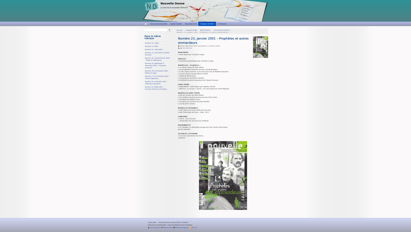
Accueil (179, 30)
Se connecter (154, 227)
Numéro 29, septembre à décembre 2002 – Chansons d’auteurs (155, 66)
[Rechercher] (169, 29)
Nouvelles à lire (191, 24)
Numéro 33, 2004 (151, 46)
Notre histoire (205, 30)
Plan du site (167, 227)
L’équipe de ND (191, 30)
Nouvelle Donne (173, 3)
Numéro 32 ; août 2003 (153, 49)
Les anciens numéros (222, 30)
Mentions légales (181, 227)
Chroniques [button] (222, 24)
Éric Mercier (187, 48)
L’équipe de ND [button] (206, 24)
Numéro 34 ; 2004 (152, 43)
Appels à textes (176, 24)
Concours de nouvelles (158, 24)
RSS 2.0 (194, 227)
